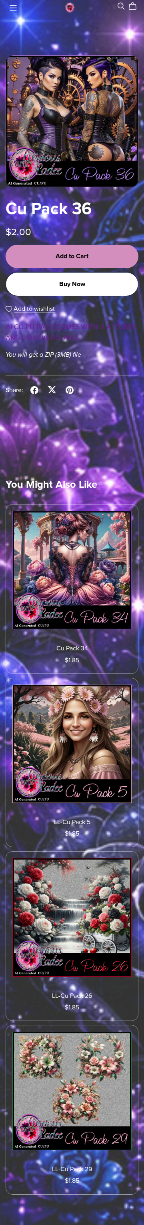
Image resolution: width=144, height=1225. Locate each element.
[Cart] (136, 6)
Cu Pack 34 (72, 648)
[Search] (121, 6)
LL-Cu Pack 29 (72, 1169)
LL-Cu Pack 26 (72, 996)
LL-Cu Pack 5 (72, 822)
